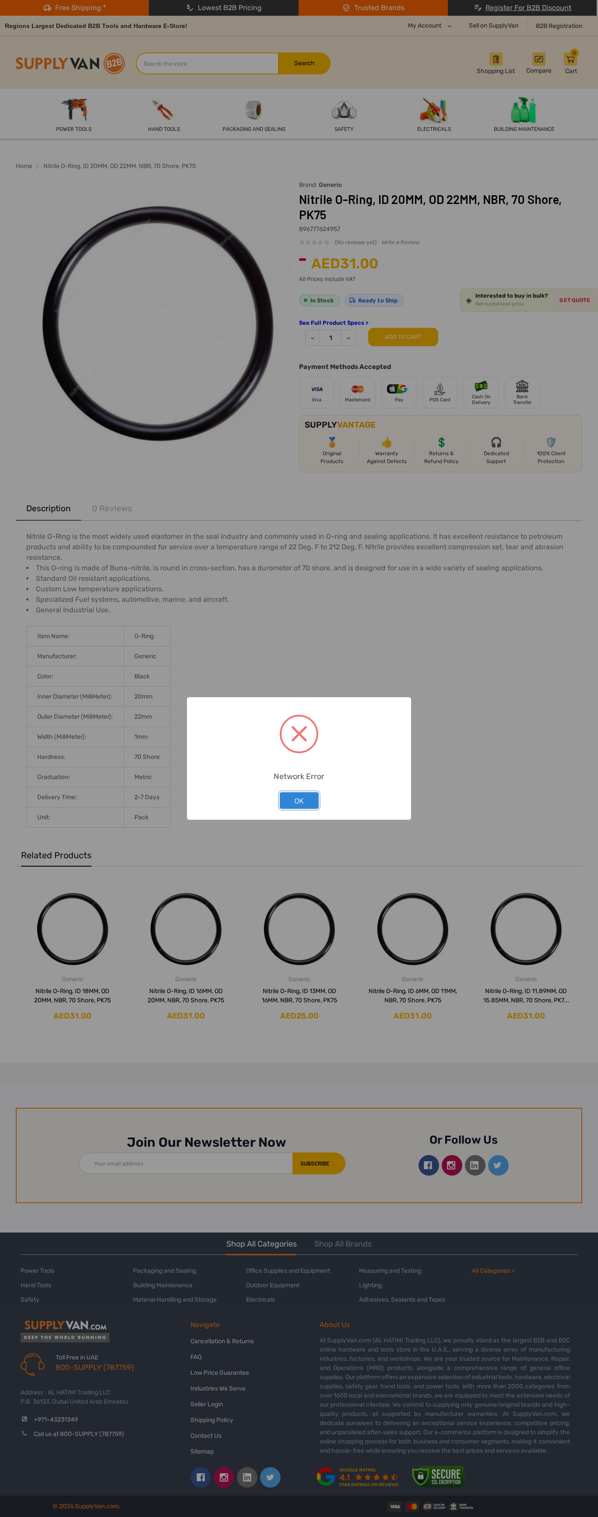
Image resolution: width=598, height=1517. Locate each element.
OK (299, 800)
